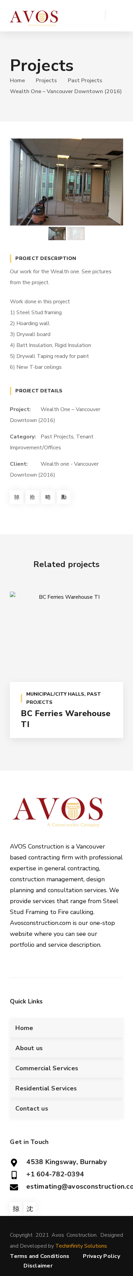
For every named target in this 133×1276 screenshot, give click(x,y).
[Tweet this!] (32, 497)
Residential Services (46, 1088)
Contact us (31, 1108)
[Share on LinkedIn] (64, 497)
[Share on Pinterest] (48, 497)
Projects (46, 80)
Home (17, 80)
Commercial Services (46, 1068)
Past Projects (85, 80)
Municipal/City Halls (55, 694)
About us (29, 1048)
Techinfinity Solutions (81, 1246)
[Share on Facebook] (17, 497)
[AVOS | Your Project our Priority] (34, 15)
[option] (66, 182)
